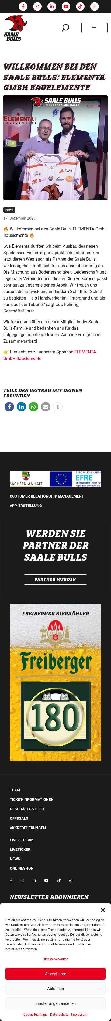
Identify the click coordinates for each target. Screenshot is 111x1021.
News (9, 210)
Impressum (79, 1014)
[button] (103, 909)
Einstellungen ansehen (55, 1003)
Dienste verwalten (55, 959)
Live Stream (21, 840)
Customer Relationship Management (47, 496)
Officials (19, 818)
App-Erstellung (26, 505)
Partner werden (55, 579)
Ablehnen (55, 988)
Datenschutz (59, 1014)
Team (15, 790)
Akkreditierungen (28, 828)
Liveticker (20, 849)
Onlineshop (21, 868)
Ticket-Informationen (32, 799)
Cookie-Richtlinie (35, 1014)
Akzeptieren (55, 973)
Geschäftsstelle (27, 809)
